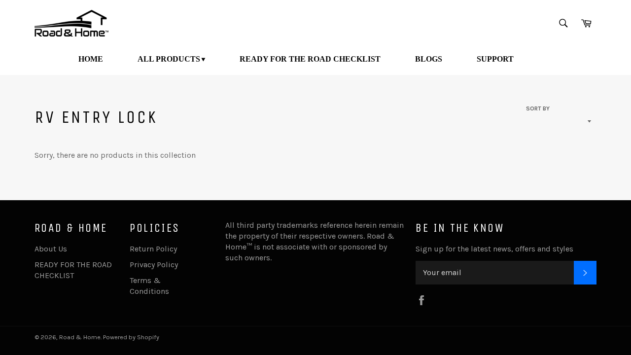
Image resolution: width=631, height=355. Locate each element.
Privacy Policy (154, 264)
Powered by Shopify (131, 337)
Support (495, 59)
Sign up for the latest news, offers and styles (494, 248)
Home (90, 59)
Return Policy (153, 248)
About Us (51, 248)
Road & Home (80, 337)
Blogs (428, 59)
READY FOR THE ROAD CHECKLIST (310, 59)
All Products (169, 59)
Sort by (538, 108)
